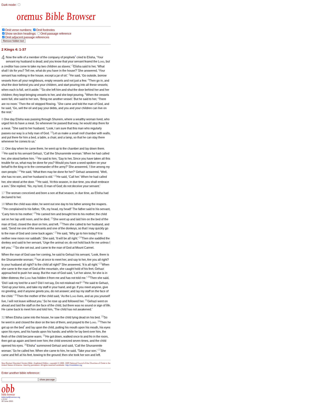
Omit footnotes (45, 30)
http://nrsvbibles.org (73, 365)
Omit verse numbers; (18, 30)
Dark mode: (8, 4)
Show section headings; (20, 33)
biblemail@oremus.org (10, 397)
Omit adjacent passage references (27, 37)
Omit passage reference (55, 33)
